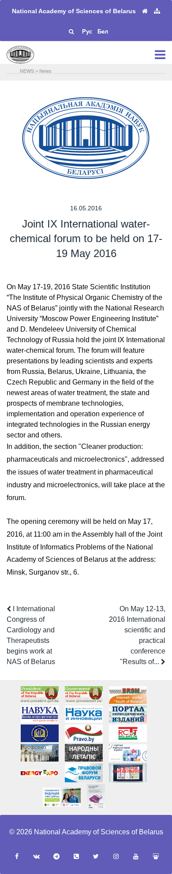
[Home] (145, 11)
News (45, 71)
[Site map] (157, 11)
